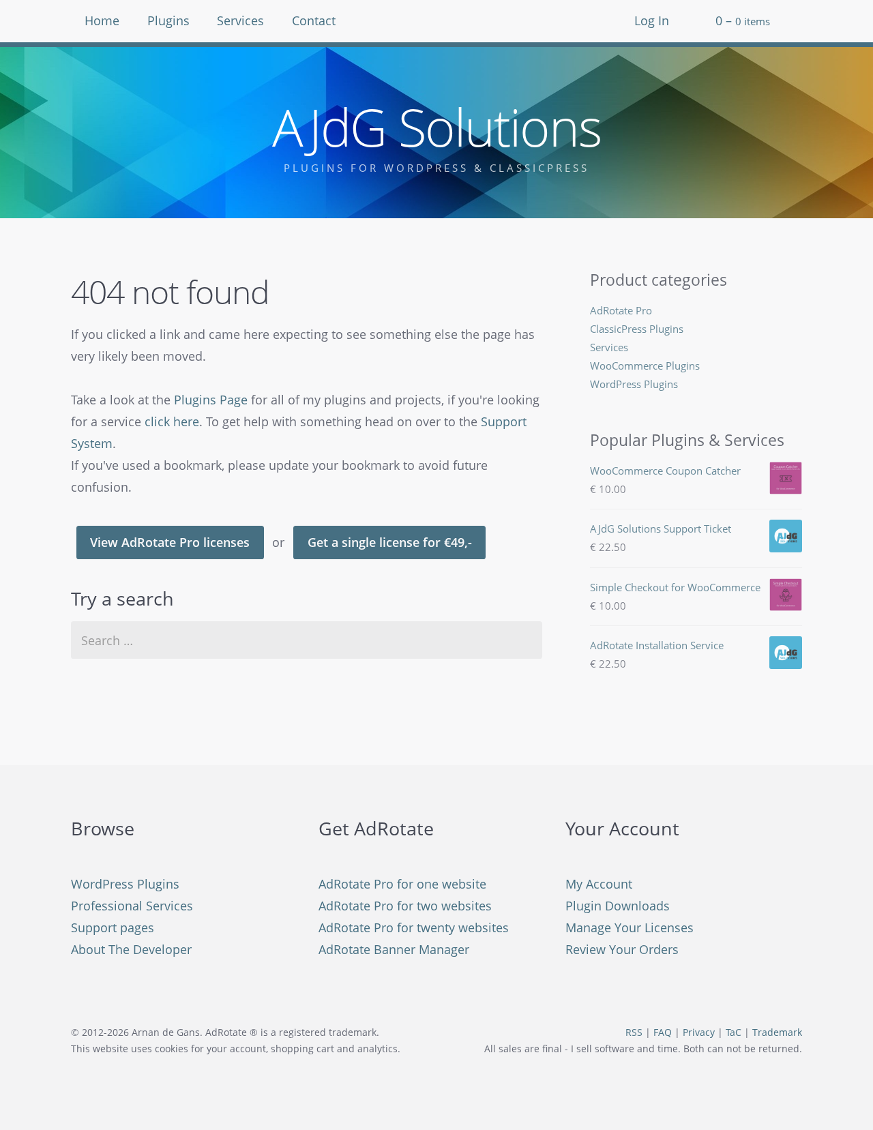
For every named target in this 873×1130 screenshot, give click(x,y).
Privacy (699, 1032)
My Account (598, 884)
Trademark (777, 1032)
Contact (314, 20)
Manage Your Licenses (629, 927)
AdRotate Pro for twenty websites (414, 927)
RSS (633, 1032)
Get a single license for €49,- (390, 542)
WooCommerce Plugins (645, 365)
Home (102, 20)
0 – (742, 20)
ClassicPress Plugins (636, 329)
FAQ (662, 1032)
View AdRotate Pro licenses (170, 542)
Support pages (112, 927)
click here (172, 421)
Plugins (168, 20)
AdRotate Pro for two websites (405, 905)
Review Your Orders (622, 949)
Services (240, 20)
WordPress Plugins (634, 384)
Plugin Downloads (617, 905)
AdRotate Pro (621, 310)
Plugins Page (211, 399)
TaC (733, 1032)
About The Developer (131, 949)
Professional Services (132, 905)
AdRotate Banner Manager (394, 949)
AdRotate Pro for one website (402, 884)
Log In (651, 20)
